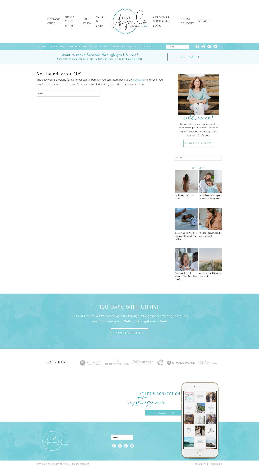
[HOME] (129, 21)
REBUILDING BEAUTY (125, 46)
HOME (42, 46)
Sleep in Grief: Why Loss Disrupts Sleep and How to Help (186, 236)
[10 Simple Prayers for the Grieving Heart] (210, 229)
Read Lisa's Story (198, 143)
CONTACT (148, 46)
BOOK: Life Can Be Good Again (70, 46)
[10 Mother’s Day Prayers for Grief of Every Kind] (210, 192)
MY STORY (101, 46)
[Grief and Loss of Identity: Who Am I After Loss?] (186, 269)
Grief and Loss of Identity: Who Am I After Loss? (186, 276)
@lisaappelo (164, 412)
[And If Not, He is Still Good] (186, 192)
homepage (139, 79)
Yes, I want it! (189, 57)
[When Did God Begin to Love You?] (210, 269)
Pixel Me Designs (213, 464)
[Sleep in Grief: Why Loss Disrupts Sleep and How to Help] (186, 229)
